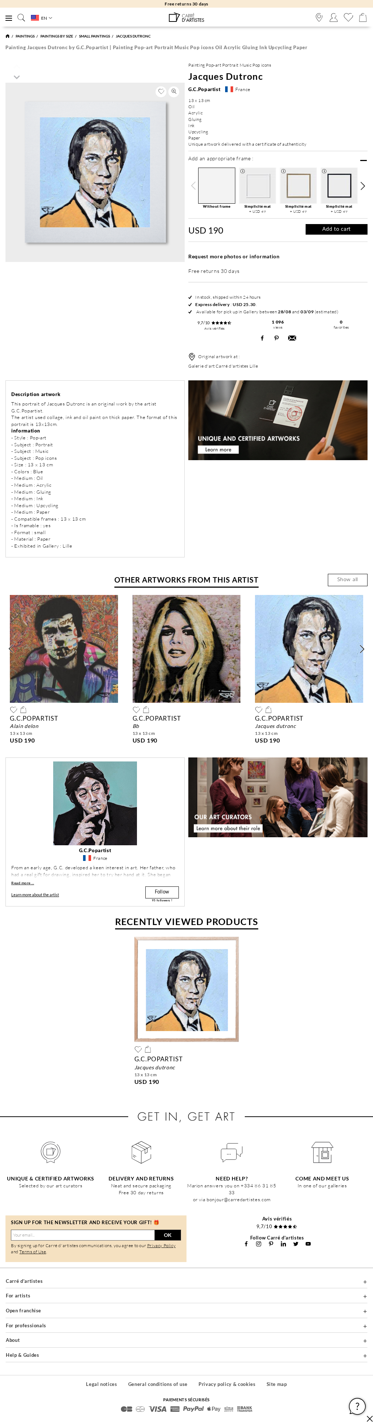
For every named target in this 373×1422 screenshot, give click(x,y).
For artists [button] (18, 1295)
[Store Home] (7, 36)
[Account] (333, 17)
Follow (162, 892)
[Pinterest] (271, 1243)
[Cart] (363, 17)
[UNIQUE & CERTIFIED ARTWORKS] (50, 1152)
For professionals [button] (26, 1325)
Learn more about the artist (35, 894)
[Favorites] (348, 17)
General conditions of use (158, 1384)
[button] (363, 186)
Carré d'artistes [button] (24, 1281)
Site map (277, 1384)
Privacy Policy (161, 1245)
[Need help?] (231, 1152)
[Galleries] (319, 17)
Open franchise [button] (23, 1310)
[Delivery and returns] (141, 1152)
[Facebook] (246, 1243)
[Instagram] (258, 1243)
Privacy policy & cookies (227, 1384)
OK (168, 1235)
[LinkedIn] (283, 1243)
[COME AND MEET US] (322, 1152)
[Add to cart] (23, 709)
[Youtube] (308, 1243)
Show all (347, 579)
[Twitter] (295, 1243)
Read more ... (22, 883)
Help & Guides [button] (22, 1355)
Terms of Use (32, 1251)
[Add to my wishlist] (161, 91)
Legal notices (101, 1384)
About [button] (13, 1340)
